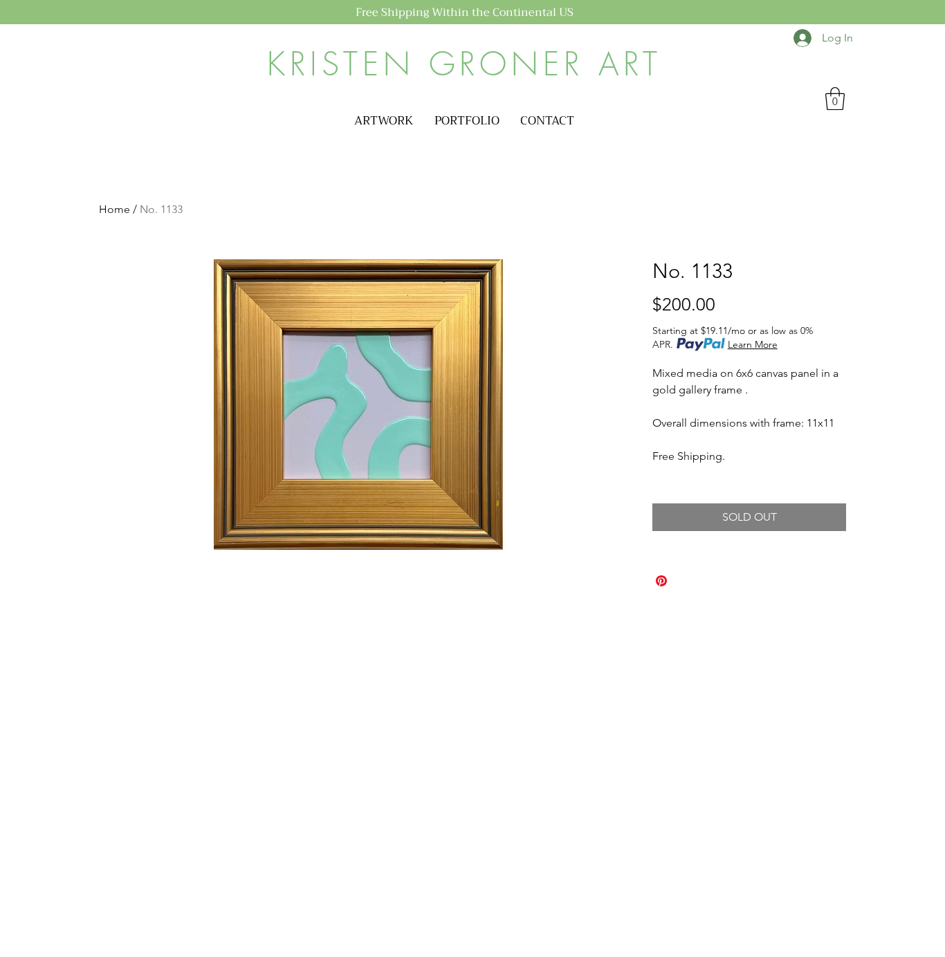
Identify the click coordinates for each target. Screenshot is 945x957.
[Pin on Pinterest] (661, 581)
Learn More (753, 344)
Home (114, 209)
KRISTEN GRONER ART (464, 64)
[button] (384, 121)
